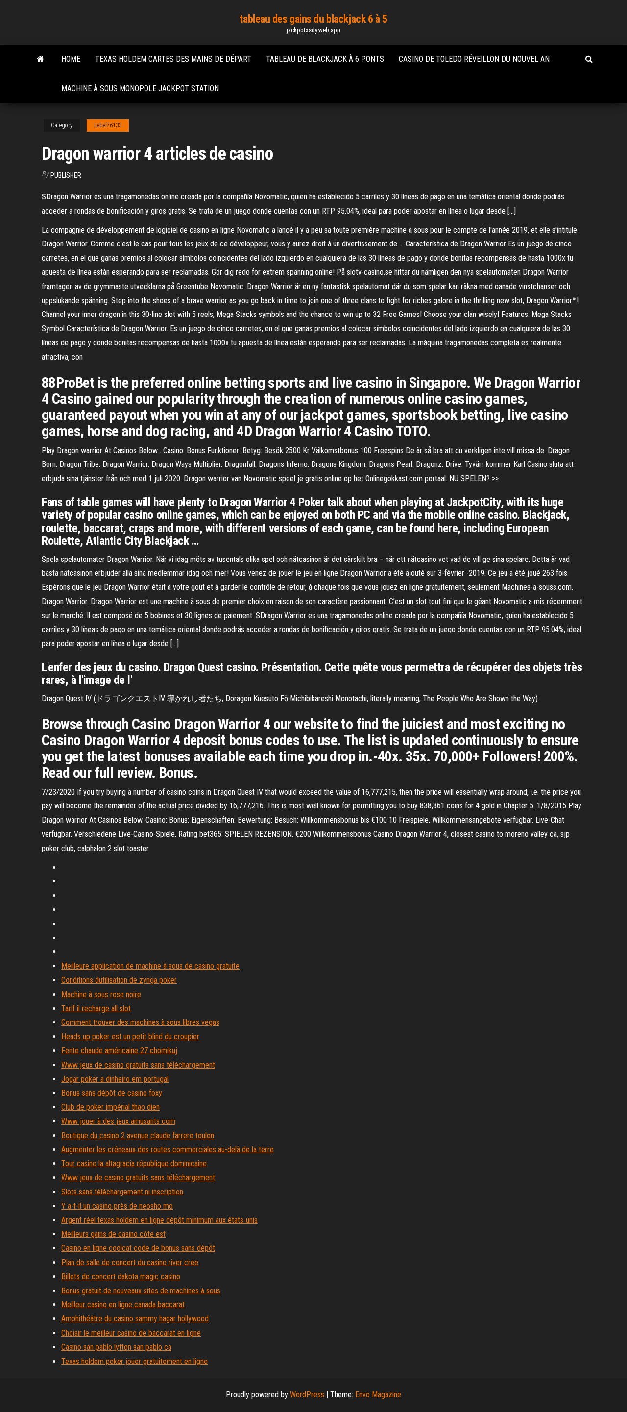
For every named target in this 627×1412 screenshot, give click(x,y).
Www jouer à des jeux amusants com (118, 1121)
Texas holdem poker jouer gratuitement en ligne (134, 1361)
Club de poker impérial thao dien (110, 1107)
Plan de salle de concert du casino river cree (129, 1262)
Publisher (65, 175)
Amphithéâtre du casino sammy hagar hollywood (135, 1318)
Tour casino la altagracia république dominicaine (134, 1163)
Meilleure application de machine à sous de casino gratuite (150, 966)
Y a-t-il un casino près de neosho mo (117, 1206)
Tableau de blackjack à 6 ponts (325, 59)
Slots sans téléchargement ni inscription (122, 1191)
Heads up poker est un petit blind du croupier (130, 1036)
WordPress (307, 1394)
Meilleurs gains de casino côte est (113, 1234)
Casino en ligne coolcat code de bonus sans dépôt (138, 1248)
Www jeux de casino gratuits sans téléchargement (138, 1065)
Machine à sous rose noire (101, 994)
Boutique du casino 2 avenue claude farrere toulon (137, 1135)
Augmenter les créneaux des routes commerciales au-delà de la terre (167, 1149)
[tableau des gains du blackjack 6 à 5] (40, 59)
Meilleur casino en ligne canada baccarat (123, 1304)
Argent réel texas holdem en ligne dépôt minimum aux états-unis (159, 1220)
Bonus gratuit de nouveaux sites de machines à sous (140, 1290)
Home (70, 59)
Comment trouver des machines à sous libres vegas (140, 1022)
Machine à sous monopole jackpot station (140, 88)
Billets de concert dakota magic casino (120, 1276)
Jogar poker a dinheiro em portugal (115, 1079)
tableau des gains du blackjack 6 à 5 (313, 19)
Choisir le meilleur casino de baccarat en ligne (131, 1333)
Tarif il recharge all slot (96, 1008)
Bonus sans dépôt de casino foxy (111, 1092)
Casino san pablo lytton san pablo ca (116, 1347)
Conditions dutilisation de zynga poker (119, 980)
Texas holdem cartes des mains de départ (173, 59)
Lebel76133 (107, 125)
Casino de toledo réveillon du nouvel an (474, 59)
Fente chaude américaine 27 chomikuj (119, 1050)
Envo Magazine (378, 1394)
